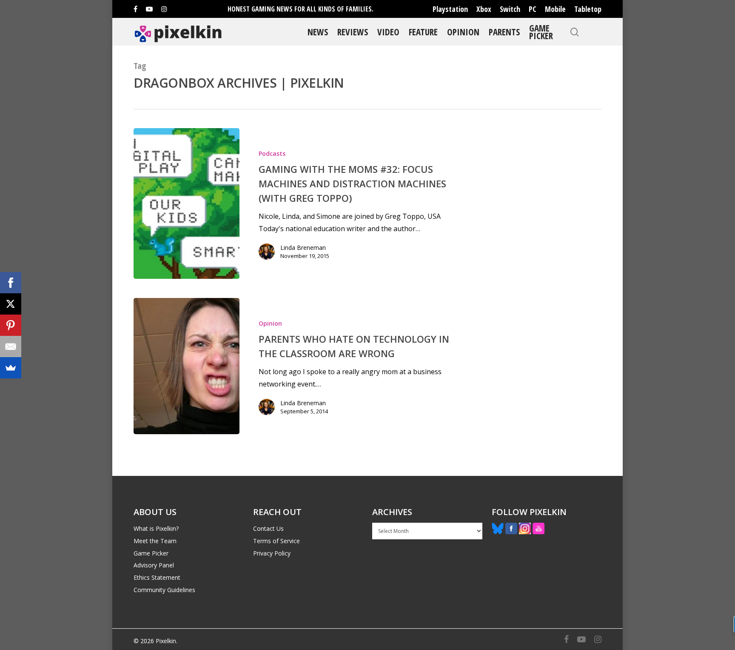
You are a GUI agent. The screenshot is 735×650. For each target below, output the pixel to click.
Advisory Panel (154, 565)
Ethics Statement (157, 577)
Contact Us (268, 528)
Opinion (463, 32)
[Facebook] (10, 282)
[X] (10, 304)
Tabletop (587, 9)
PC (532, 9)
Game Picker (541, 32)
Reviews (352, 32)
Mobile (555, 9)
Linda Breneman (303, 247)
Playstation (450, 9)
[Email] (10, 346)
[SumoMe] (10, 367)
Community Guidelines (164, 590)
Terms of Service (276, 541)
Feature (423, 32)
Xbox (483, 9)
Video (388, 32)
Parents (504, 32)
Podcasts (272, 153)
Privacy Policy (272, 553)
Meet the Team (155, 541)
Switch (510, 9)
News (318, 32)
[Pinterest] (10, 325)
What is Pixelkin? (156, 528)
